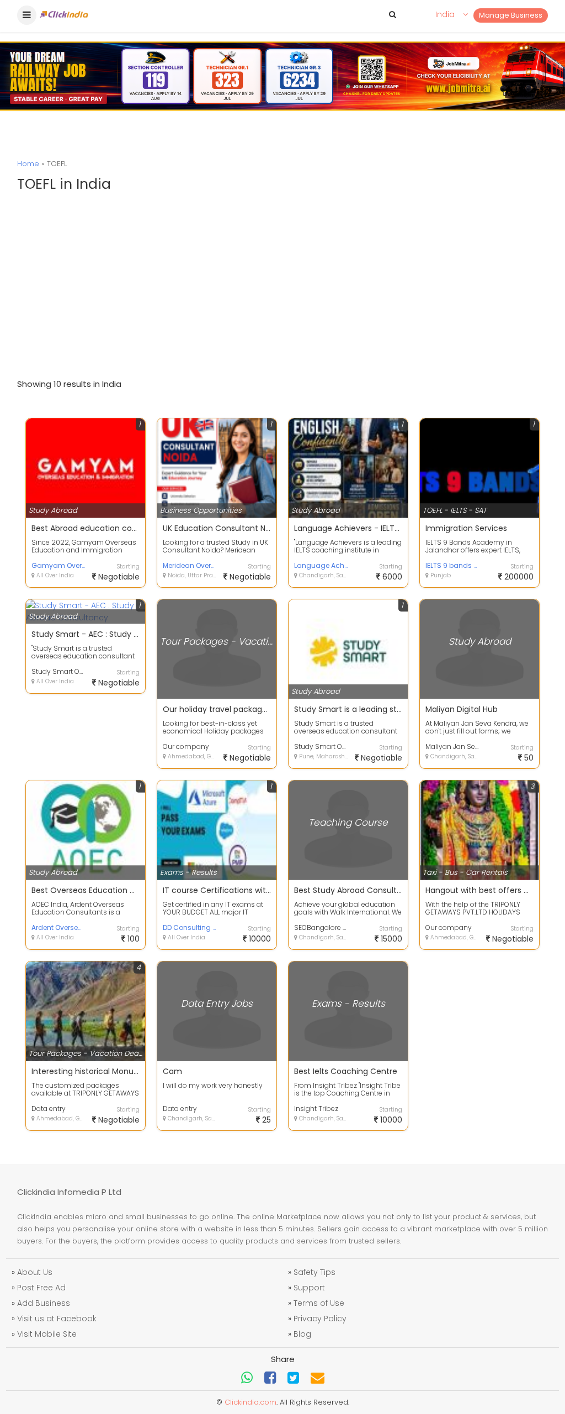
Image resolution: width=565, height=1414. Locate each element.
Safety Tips (314, 1272)
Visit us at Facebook (57, 1318)
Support (309, 1287)
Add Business (43, 1303)
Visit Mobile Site (47, 1333)
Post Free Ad (41, 1287)
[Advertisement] (282, 284)
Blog (302, 1333)
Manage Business (510, 15)
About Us (34, 1272)
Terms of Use (319, 1303)
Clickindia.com (250, 1402)
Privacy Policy (320, 1318)
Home (28, 163)
